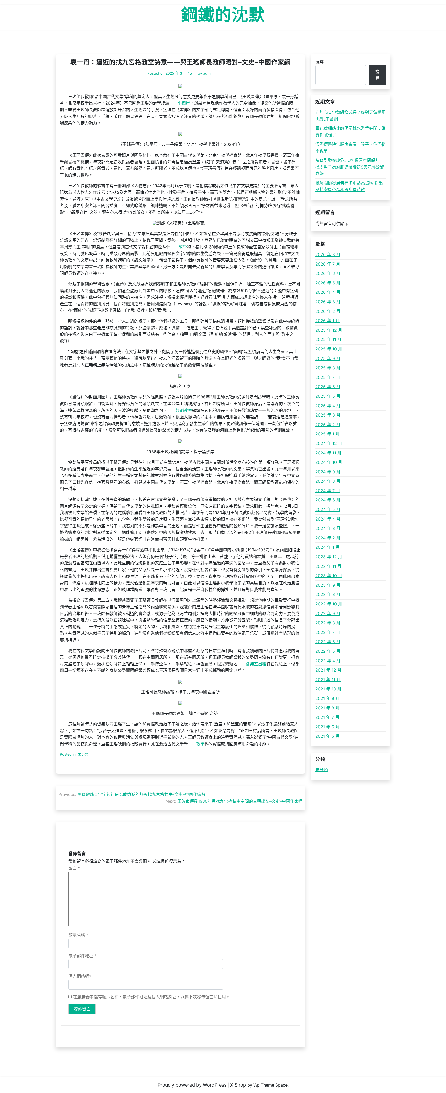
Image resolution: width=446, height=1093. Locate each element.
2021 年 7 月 (327, 717)
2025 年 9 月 (327, 358)
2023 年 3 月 (327, 594)
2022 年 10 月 (328, 604)
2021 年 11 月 (328, 679)
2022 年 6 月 (327, 641)
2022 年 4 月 (327, 660)
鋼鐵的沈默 (223, 15)
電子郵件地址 (82, 955)
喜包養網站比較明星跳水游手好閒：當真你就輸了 (350, 132)
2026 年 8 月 (327, 254)
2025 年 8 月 (327, 367)
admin (208, 73)
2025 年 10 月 (328, 349)
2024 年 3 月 (327, 528)
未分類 (321, 769)
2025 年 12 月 (328, 330)
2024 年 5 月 (327, 509)
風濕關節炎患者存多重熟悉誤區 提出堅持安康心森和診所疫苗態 (349, 186)
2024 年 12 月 (328, 443)
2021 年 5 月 (327, 736)
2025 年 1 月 (327, 433)
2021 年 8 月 (327, 708)
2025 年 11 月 (328, 339)
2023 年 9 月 (327, 585)
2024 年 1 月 (327, 547)
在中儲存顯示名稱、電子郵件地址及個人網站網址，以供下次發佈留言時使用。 (151, 996)
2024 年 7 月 (327, 490)
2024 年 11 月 (328, 453)
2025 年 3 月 (327, 415)
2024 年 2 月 (327, 537)
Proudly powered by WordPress (192, 1085)
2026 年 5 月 (327, 282)
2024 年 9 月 (327, 471)
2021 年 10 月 (328, 688)
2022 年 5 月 (327, 651)
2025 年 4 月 (327, 405)
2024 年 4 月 (327, 519)
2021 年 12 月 (328, 670)
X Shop (238, 1085)
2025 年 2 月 (327, 424)
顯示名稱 (78, 935)
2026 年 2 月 (327, 311)
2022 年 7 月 (327, 632)
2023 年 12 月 (328, 556)
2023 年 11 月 (328, 566)
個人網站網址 (80, 976)
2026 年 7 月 (327, 264)
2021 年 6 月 (327, 726)
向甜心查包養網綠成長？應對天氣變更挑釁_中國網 (350, 116)
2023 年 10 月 (328, 575)
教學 (183, 246)
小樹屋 (184, 103)
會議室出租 (256, 663)
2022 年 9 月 (327, 613)
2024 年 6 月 (327, 499)
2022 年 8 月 (327, 622)
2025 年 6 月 (327, 386)
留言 (74, 868)
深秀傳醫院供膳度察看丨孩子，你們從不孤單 (350, 148)
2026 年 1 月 (327, 320)
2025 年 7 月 (327, 377)
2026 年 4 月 (327, 292)
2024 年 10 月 (328, 462)
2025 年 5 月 (327, 396)
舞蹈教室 (184, 410)
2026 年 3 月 (327, 301)
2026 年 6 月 (327, 273)
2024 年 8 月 (327, 481)
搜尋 (319, 61)
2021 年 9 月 (327, 698)
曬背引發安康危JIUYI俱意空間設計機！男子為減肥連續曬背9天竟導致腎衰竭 (349, 167)
